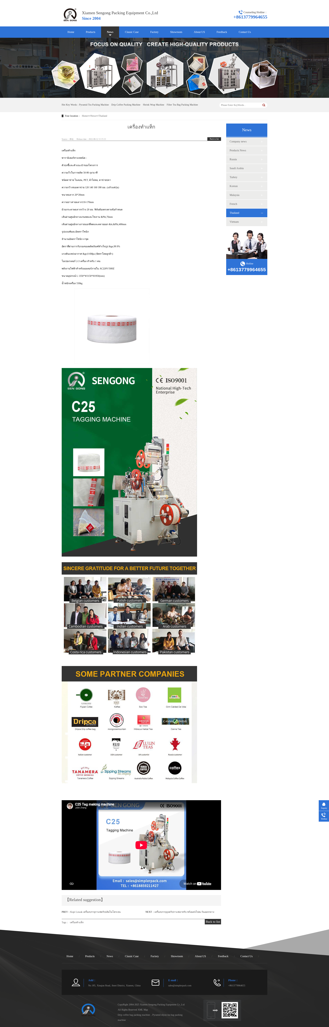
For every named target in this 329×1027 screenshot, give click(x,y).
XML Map (143, 1009)
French (233, 203)
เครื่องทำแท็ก (77, 922)
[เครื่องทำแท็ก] (70, 22)
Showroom (176, 32)
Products (90, 32)
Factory (154, 32)
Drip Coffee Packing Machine (125, 104)
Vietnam (234, 221)
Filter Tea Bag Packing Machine (182, 104)
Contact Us (245, 32)
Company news (238, 141)
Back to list (214, 139)
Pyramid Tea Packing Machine (94, 104)
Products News (238, 150)
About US (199, 32)
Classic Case (132, 32)
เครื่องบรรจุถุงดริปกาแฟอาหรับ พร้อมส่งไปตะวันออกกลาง (184, 912)
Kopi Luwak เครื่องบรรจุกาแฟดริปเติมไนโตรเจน (95, 912)
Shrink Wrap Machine (153, 104)
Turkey (233, 177)
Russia (233, 159)
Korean (234, 186)
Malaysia (234, 195)
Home (71, 32)
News (110, 32)
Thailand (103, 116)
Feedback (222, 32)
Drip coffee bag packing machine (134, 1015)
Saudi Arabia (237, 168)
